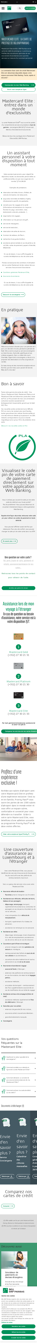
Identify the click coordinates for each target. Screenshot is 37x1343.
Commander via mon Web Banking (17, 85)
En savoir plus (7, 541)
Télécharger (22, 1176)
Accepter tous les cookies (18, 1337)
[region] (18, 1313)
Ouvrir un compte (30, 8)
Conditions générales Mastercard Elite (16, 272)
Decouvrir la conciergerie (11, 295)
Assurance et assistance (11, 276)
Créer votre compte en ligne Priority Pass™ (17, 834)
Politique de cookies (6, 1322)
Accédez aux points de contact (18, 588)
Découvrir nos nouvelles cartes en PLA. (14, 426)
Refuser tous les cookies (18, 1332)
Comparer (6, 1206)
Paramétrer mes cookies (18, 1326)
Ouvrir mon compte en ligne (16, 89)
